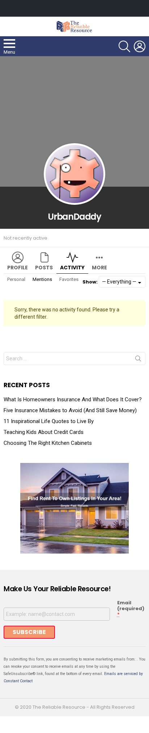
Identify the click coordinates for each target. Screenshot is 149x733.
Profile (17, 267)
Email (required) (130, 608)
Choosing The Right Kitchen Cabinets (48, 443)
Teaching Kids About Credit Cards (44, 432)
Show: (90, 281)
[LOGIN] (139, 46)
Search (138, 360)
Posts (44, 267)
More (99, 267)
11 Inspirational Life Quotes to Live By (49, 421)
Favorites (68, 279)
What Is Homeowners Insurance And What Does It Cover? (73, 399)
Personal (16, 279)
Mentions (42, 279)
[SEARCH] (124, 46)
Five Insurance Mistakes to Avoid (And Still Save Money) (70, 410)
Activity (72, 267)
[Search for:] (74, 358)
